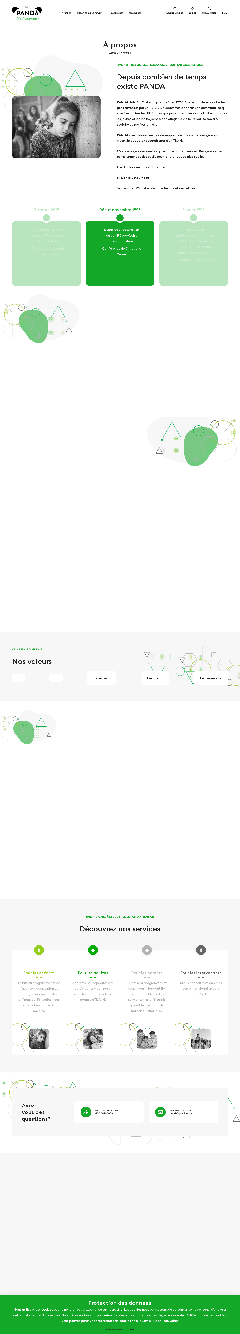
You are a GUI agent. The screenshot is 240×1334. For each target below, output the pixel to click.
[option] (120, 246)
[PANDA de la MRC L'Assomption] (30, 13)
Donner (192, 13)
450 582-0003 (104, 1113)
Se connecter (209, 13)
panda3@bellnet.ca (181, 1113)
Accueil (113, 53)
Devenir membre (174, 13)
